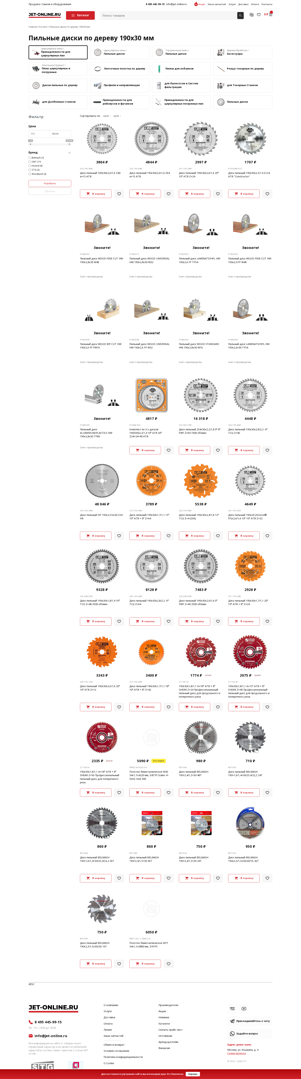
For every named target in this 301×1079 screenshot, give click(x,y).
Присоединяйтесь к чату (253, 1021)
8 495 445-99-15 (155, 4)
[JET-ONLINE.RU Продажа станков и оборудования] (45, 15)
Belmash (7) (38, 157)
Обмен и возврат (114, 1045)
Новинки (164, 1017)
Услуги (232, 4)
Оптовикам (165, 1036)
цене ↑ (107, 116)
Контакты (267, 4)
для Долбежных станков (59, 102)
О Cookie (109, 1063)
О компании (111, 1005)
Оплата (255, 4)
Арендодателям (168, 1042)
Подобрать (50, 183)
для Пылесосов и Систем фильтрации (181, 85)
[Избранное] (259, 14)
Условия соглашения (116, 1051)
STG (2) (36, 169)
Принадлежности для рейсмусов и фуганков (118, 101)
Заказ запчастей (217, 4)
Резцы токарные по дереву (245, 69)
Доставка (243, 4)
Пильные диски (237, 102)
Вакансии (164, 1048)
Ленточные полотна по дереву (124, 69)
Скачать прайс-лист (171, 1030)
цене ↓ (117, 116)
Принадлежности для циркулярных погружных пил (183, 101)
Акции (201, 4)
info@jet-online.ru (176, 4)
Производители (168, 1005)
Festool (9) (37, 165)
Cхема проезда (236, 1053)
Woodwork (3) (39, 174)
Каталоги (164, 1024)
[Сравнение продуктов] (251, 14)
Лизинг (108, 1030)
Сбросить (50, 191)
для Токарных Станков (242, 85)
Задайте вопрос (247, 1034)
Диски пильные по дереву (60, 85)
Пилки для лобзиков (179, 69)
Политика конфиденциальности (123, 1057)
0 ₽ (266, 14)
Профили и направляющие (122, 85)
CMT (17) (36, 161)
